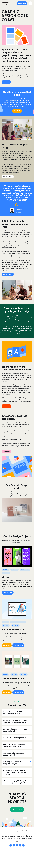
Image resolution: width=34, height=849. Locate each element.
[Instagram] (10, 845)
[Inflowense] (17, 556)
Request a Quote (7, 176)
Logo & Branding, (13, 76)
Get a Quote (17, 110)
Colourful (14, 569)
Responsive (6, 625)
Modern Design (25, 569)
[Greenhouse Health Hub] (17, 661)
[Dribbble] (17, 845)
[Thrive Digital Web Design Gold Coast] (5, 3)
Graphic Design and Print (18, 622)
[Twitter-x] (20, 845)
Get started (6, 82)
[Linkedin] (23, 845)
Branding (5, 569)
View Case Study (7, 592)
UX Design (14, 674)
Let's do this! (17, 809)
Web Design (6, 573)
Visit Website (6, 645)
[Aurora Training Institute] (17, 609)
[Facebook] (14, 845)
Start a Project (22, 3)
